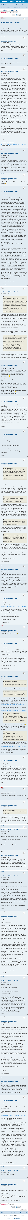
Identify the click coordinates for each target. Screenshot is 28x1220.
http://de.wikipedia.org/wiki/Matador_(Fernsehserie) (12, 704)
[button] (13, 15)
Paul (1, 287)
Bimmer (2, 825)
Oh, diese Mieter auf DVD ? (10, 10)
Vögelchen (3, 173)
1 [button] (14, 15)
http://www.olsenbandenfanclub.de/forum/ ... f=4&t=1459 (13, 144)
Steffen (2, 17)
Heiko (2, 360)
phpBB (10, 1215)
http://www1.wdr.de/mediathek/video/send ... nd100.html (13, 1115)
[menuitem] (4, 5)
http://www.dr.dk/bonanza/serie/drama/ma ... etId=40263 (13, 710)
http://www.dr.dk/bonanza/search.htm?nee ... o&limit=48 (13, 606)
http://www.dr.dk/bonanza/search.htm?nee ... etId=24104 (13, 746)
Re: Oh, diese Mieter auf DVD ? (10, 22)
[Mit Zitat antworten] (24, 19)
